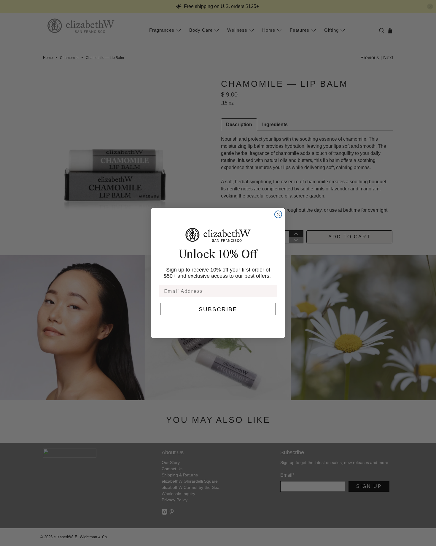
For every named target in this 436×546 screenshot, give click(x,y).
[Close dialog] (278, 214)
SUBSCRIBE (218, 309)
